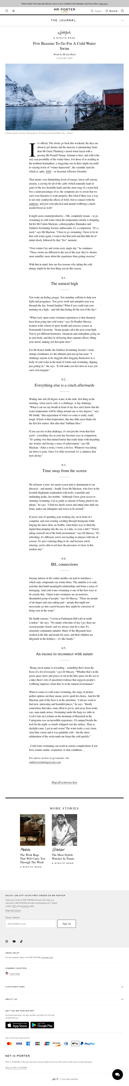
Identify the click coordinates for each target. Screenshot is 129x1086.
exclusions (25, 906)
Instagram (6, 941)
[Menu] (6, 10)
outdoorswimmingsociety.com (45, 762)
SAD (48, 171)
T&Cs (14, 906)
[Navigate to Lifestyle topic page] (64, 32)
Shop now (103, 3)
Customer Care (47, 957)
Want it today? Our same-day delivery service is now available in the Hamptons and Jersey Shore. (65, 3)
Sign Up (67, 923)
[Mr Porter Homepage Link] (64, 10)
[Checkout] (121, 11)
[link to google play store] (42, 1025)
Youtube (14, 941)
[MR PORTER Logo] (17, 1056)
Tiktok (21, 941)
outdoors (33, 203)
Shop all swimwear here (64, 782)
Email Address (12, 917)
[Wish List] (13, 11)
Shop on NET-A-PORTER (16, 1067)
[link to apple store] (17, 1025)
